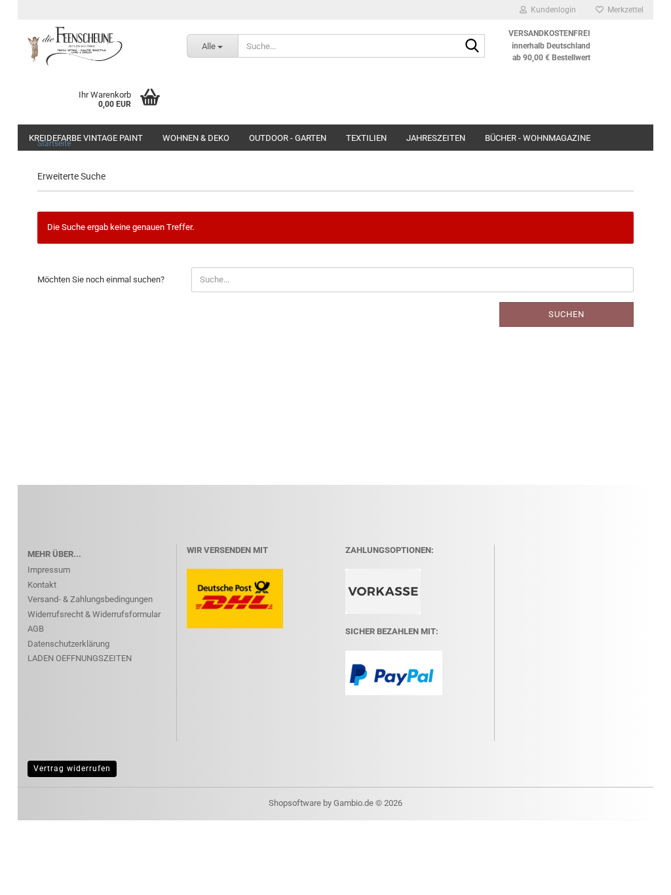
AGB (36, 629)
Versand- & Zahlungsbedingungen (90, 599)
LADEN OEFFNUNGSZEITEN (80, 658)
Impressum (49, 570)
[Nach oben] (635, 875)
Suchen (566, 314)
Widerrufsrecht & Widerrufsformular (94, 614)
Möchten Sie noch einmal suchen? (100, 279)
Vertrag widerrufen (72, 768)
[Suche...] (472, 46)
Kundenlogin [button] (551, 9)
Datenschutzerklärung (68, 644)
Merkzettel (623, 9)
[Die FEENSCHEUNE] (97, 46)
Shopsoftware (295, 803)
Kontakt (42, 585)
